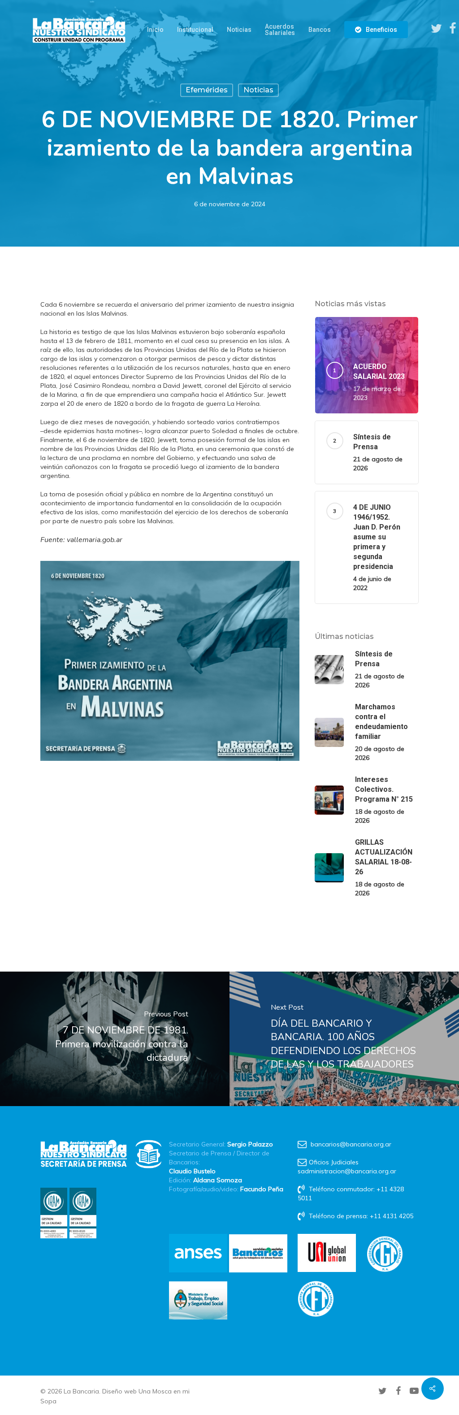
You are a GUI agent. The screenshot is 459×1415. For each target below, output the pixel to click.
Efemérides (207, 90)
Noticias (258, 90)
